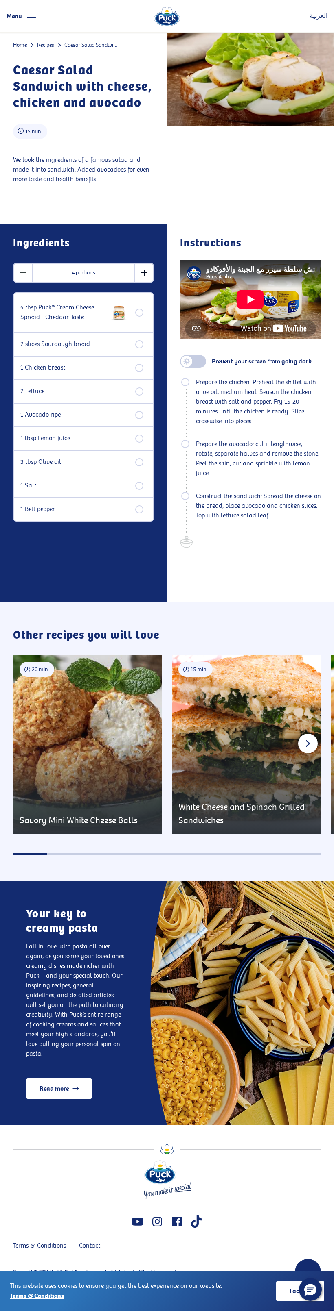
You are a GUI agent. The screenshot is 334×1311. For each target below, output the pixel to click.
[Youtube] (137, 1221)
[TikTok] (196, 1221)
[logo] (167, 16)
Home (20, 44)
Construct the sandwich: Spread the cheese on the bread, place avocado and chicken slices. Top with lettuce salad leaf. (258, 506)
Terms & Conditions (37, 1296)
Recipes (45, 44)
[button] (310, 1289)
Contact (89, 1246)
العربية (318, 16)
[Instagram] (157, 1221)
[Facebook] (176, 1221)
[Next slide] (308, 743)
